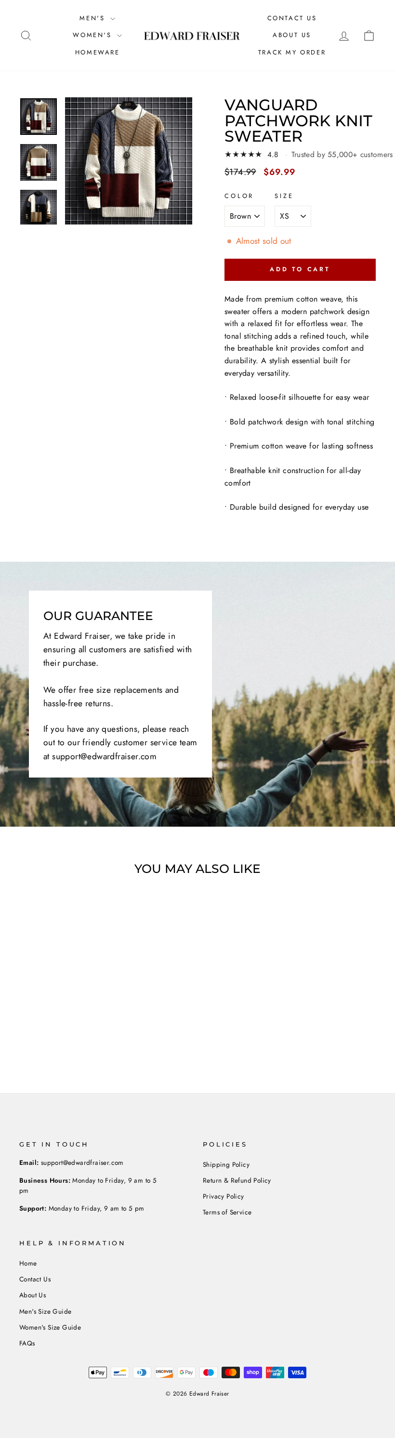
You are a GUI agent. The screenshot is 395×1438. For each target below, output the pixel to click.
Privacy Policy (223, 1196)
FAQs (27, 1343)
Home (28, 1263)
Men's (93, 18)
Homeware (97, 52)
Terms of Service (227, 1212)
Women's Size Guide (50, 1327)
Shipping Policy (226, 1164)
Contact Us (292, 18)
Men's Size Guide (45, 1311)
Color (239, 195)
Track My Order (292, 52)
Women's (94, 35)
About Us (292, 35)
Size (284, 195)
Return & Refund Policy (237, 1180)
